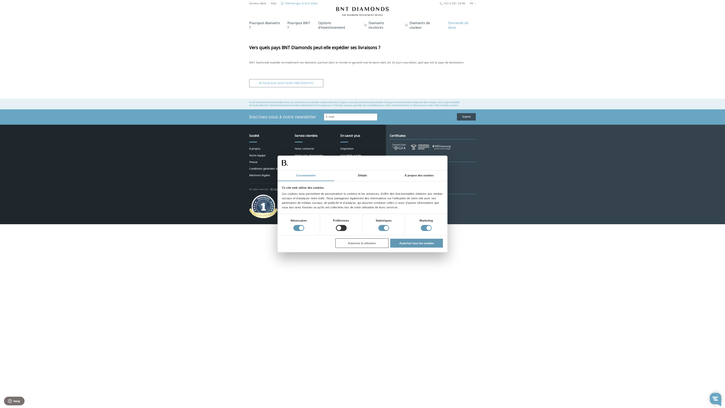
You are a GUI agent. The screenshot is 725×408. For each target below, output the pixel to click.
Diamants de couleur (420, 25)
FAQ (273, 3)
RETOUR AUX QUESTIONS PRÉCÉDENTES (286, 83)
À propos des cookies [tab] (419, 175)
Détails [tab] (362, 175)
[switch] (341, 228)
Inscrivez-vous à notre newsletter (282, 117)
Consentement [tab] (305, 175)
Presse (253, 162)
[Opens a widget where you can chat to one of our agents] (14, 401)
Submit (466, 116)
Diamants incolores (376, 25)
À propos (254, 149)
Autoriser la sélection (362, 243)
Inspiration (347, 149)
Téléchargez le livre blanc (301, 3)
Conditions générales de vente (268, 169)
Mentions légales (259, 175)
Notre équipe (257, 155)
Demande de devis (458, 25)
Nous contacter (304, 149)
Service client (257, 3)
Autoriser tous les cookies (416, 243)
